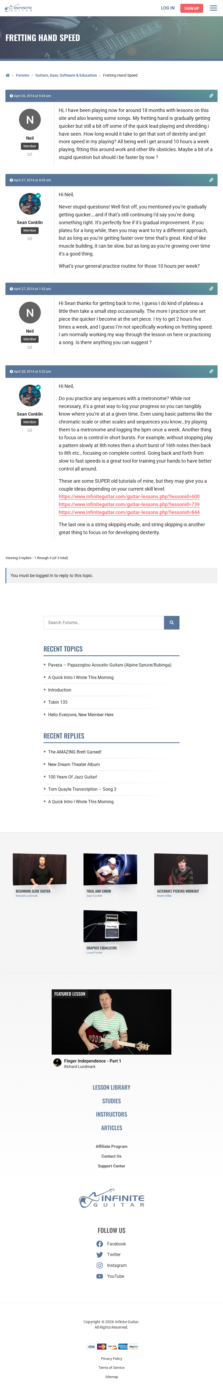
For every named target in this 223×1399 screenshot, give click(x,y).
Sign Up (191, 8)
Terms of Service (111, 1368)
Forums (22, 75)
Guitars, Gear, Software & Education (66, 75)
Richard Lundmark (79, 1066)
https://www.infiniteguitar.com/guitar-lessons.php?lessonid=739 (129, 504)
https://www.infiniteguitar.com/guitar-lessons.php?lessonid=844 (129, 512)
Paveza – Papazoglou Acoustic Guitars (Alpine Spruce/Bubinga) (110, 665)
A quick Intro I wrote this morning (81, 677)
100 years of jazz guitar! (72, 777)
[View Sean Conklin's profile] (30, 215)
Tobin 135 (57, 702)
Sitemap (111, 1377)
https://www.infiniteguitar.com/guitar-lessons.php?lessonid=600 (129, 496)
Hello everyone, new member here (80, 714)
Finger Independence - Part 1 (92, 1061)
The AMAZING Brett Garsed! (74, 752)
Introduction (59, 690)
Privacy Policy (111, 1359)
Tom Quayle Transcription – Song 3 (82, 789)
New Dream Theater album (74, 764)
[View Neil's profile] (30, 131)
